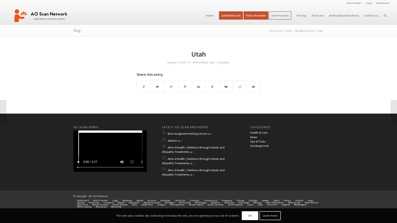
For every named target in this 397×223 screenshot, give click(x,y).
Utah (198, 54)
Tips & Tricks (258, 141)
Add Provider (354, 3)
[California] (3, 111)
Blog (77, 30)
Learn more (270, 215)
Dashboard (383, 3)
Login (369, 3)
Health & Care (259, 132)
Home (288, 30)
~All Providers (199, 62)
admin (225, 62)
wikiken (175, 140)
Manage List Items (305, 30)
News (253, 137)
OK (250, 215)
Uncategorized (259, 146)
